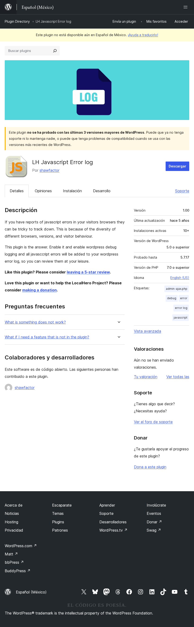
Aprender (107, 505)
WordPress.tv (113, 530)
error (183, 298)
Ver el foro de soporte (153, 421)
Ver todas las (177, 376)
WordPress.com (21, 545)
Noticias (12, 513)
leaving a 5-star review (88, 272)
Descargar (177, 166)
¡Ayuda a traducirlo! (143, 35)
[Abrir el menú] (186, 7)
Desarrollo (101, 190)
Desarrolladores (113, 522)
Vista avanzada (147, 331)
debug (171, 298)
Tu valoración (145, 376)
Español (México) (31, 592)
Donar (154, 522)
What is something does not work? (35, 322)
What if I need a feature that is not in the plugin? (47, 337)
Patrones (60, 530)
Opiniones (43, 190)
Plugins (58, 522)
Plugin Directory (17, 21)
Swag (154, 530)
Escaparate (62, 505)
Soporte (182, 190)
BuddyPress (18, 570)
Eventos (154, 513)
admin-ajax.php (176, 288)
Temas (58, 513)
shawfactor (49, 170)
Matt (11, 554)
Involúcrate (156, 505)
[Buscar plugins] (55, 50)
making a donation (39, 290)
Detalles (17, 190)
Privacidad (14, 530)
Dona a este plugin (150, 467)
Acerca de (13, 505)
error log (181, 308)
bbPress (14, 562)
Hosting (11, 522)
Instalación (72, 190)
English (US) (179, 278)
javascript (180, 317)
